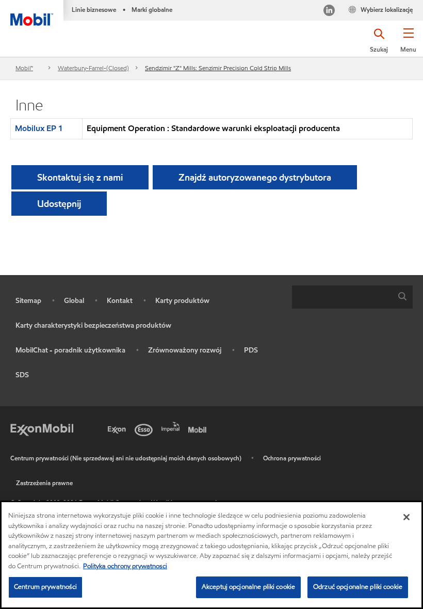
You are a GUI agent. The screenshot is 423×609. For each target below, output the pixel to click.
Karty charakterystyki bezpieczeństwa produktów (93, 325)
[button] (408, 44)
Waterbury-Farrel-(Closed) (93, 67)
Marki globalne (152, 9)
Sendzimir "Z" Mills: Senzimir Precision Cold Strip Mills (218, 67)
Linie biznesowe (94, 9)
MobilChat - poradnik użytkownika (70, 350)
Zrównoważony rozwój (184, 350)
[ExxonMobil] (41, 428)
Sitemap (28, 301)
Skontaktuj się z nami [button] (80, 177)
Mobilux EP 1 (39, 128)
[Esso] (145, 428)
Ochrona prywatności (292, 458)
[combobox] (352, 297)
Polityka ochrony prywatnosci (125, 566)
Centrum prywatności (45, 586)
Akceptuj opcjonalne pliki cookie (248, 586)
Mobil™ (24, 67)
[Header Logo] (31, 13)
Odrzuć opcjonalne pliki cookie (357, 586)
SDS (22, 375)
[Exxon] (118, 428)
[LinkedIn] (329, 12)
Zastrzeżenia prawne (44, 482)
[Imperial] (172, 425)
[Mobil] (199, 428)
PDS (251, 350)
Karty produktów (182, 301)
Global (74, 301)
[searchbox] (342, 297)
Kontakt (120, 301)
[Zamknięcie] (406, 517)
